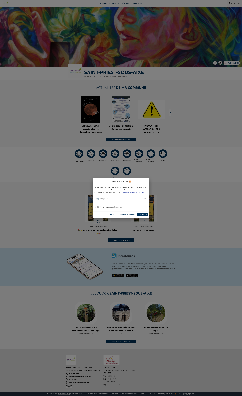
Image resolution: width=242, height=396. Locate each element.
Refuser (113, 214)
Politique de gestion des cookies (132, 192)
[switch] (96, 207)
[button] (121, 199)
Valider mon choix (127, 214)
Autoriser (143, 214)
